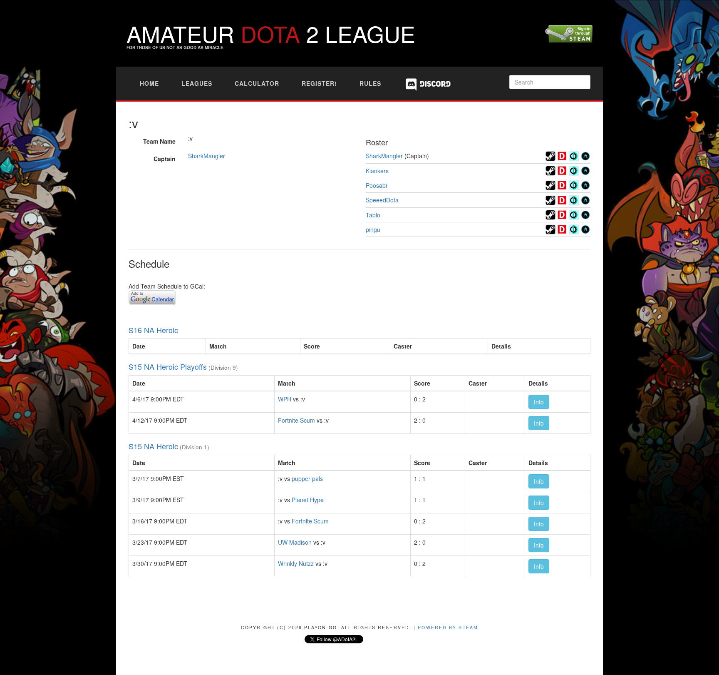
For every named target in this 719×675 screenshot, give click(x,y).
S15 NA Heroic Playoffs (168, 366)
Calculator (257, 83)
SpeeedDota (382, 200)
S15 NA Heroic (153, 446)
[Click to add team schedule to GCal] (152, 296)
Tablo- (374, 215)
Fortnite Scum (296, 420)
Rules (370, 83)
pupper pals (307, 478)
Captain (165, 158)
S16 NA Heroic (153, 329)
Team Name (159, 141)
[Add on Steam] (550, 155)
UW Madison (295, 542)
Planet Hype (308, 500)
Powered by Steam (448, 627)
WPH (284, 399)
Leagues (196, 83)
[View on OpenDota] (574, 155)
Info (539, 402)
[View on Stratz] (585, 155)
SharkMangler (206, 156)
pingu (373, 229)
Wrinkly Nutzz (296, 563)
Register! (319, 83)
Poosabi (376, 185)
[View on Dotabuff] (562, 155)
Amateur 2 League (270, 33)
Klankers (377, 171)
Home (149, 83)
